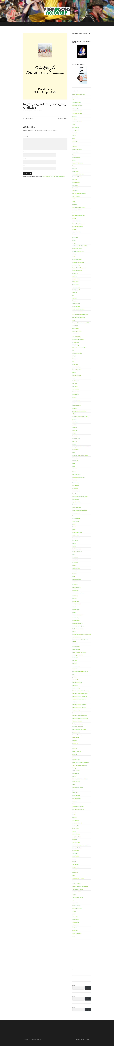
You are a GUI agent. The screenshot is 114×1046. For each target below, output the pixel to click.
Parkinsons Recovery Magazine (79, 715)
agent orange (75, 108)
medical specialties (76, 579)
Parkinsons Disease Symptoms (79, 704)
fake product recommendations (79, 347)
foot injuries (75, 386)
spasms (74, 831)
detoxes (75, 701)
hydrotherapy (75, 482)
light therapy (75, 540)
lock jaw (74, 546)
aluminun (74, 116)
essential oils (75, 334)
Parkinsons (75, 685)
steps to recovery (76, 842)
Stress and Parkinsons (77, 847)
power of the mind (76, 751)
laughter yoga (75, 535)
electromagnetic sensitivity (78, 317)
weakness (74, 927)
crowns (74, 254)
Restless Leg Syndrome (77, 787)
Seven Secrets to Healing (78, 806)
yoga (73, 936)
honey (73, 463)
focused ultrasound (76, 375)
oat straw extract (76, 666)
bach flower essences (77, 149)
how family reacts (76, 474)
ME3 (73, 576)
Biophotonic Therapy (77, 176)
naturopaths (75, 644)
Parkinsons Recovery (77, 712)
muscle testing (75, 617)
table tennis (75, 872)
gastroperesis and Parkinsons (79, 411)
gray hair (74, 424)
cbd (73, 212)
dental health (75, 281)
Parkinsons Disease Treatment (79, 707)
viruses (74, 911)
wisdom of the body (76, 933)
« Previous (28, 118)
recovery (74, 776)
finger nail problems (76, 369)
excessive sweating (76, 336)
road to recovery (76, 795)
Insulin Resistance (76, 507)
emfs (73, 320)
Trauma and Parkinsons (77, 889)
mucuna (74, 612)
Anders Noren (84, 1039)
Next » (62, 118)
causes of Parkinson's (77, 210)
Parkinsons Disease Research (79, 699)
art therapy (75, 141)
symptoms (74, 869)
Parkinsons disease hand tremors (79, 693)
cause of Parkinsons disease (78, 207)
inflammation (75, 499)
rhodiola (74, 790)
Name (24, 152)
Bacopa (74, 154)
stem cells (74, 839)
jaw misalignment (76, 518)
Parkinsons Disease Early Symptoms (80, 690)
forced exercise (75, 391)
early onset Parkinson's (77, 311)
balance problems (76, 157)
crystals (74, 256)
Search (73, 985)
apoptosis (74, 132)
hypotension (75, 488)
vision (73, 914)
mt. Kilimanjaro (75, 609)
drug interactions (76, 303)
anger (73, 124)
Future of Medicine (76, 405)
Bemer (73, 165)
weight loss (75, 930)
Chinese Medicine (76, 221)
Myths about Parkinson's (78, 628)
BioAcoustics (75, 171)
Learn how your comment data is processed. (53, 176)
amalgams (74, 119)
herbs (73, 452)
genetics (74, 419)
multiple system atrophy (77, 615)
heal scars (74, 441)
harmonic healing (76, 438)
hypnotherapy (75, 485)
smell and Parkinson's (77, 823)
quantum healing (76, 770)
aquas (73, 138)
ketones (74, 526)
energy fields (75, 325)
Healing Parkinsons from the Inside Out (81, 446)
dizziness (74, 298)
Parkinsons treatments (77, 723)
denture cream (75, 284)
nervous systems (76, 646)
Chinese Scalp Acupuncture (78, 223)
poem (73, 745)
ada (73, 99)
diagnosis (74, 292)
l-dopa (73, 529)
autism (74, 143)
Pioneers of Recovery (77, 734)
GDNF (73, 413)
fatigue (74, 356)
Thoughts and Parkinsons (78, 878)
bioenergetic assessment (78, 174)
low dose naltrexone (77, 551)
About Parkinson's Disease (78, 94)
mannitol (74, 570)
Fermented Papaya (76, 367)
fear (73, 361)
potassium (74, 748)
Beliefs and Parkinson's (77, 163)
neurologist (75, 657)
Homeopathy (75, 460)
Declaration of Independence (79, 267)
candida (74, 201)
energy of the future (76, 331)
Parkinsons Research (77, 721)
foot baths (74, 383)
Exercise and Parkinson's (78, 339)
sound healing (75, 825)
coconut (74, 234)
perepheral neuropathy (77, 726)
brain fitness (75, 185)
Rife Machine (75, 792)
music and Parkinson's (77, 623)
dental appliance (76, 278)
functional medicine (76, 402)
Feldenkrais (75, 364)
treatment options (76, 891)
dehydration (75, 273)
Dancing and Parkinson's (78, 262)
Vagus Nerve (75, 903)
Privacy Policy (56, 23)
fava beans (74, 358)
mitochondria (75, 601)
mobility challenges (76, 604)
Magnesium (75, 562)
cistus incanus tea (76, 232)
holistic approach (76, 457)
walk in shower (75, 925)
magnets (74, 565)
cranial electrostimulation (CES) (79, 245)
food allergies (75, 380)
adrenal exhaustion (76, 102)
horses (73, 471)
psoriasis (74, 756)
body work (74, 179)
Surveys (74, 861)
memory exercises (76, 587)
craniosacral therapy (77, 248)
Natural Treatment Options (33, 1039)
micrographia (75, 590)
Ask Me (47, 23)
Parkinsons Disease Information (79, 696)
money (74, 606)
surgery (74, 858)
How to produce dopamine (78, 477)
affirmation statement (77, 105)
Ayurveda (74, 146)
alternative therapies (77, 113)
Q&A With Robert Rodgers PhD (79, 765)
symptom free (75, 867)
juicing (73, 524)
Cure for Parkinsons (76, 259)
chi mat (74, 218)
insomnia (74, 504)
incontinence (75, 493)
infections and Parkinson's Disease (80, 496)
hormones (74, 469)
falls (73, 350)
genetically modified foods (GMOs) (80, 416)
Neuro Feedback (76, 649)
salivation (74, 801)
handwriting (75, 435)
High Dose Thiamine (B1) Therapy (80, 455)
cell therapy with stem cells (78, 215)
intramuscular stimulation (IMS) (79, 510)
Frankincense (75, 394)
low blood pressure (76, 548)
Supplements (75, 853)
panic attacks (75, 679)
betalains (74, 168)
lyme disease (75, 557)
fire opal (74, 372)
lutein (73, 554)
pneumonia (75, 743)
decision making (76, 265)
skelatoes (74, 817)
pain (73, 674)
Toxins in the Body (76, 883)
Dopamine (74, 300)
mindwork (74, 598)
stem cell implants (76, 836)
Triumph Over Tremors (77, 897)
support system (75, 856)
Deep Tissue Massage (77, 270)
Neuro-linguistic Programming (79, 652)
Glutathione (75, 422)
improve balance (76, 491)
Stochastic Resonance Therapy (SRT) (80, 845)
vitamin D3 (74, 916)
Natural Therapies (76, 637)
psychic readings (76, 759)
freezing (74, 397)
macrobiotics (75, 559)
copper (74, 240)
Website (25, 165)
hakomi (74, 433)
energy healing (75, 328)
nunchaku (74, 660)
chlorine (74, 229)
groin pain (74, 427)
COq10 (74, 243)
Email (24, 159)
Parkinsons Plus (76, 710)
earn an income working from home (80, 314)
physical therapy (76, 732)
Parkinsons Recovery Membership (80, 718)
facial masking (75, 345)
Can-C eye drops (76, 196)
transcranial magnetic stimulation (80, 886)
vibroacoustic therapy (77, 908)
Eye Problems (75, 342)
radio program (75, 773)
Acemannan (75, 97)
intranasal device (76, 513)
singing (74, 814)
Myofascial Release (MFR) (78, 626)
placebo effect (75, 737)
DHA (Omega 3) (76, 289)
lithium (74, 543)
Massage (74, 573)
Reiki (73, 784)
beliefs (73, 160)
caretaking (74, 204)
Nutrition (74, 663)
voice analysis (75, 919)
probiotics (74, 754)
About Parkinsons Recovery (35, 23)
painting (74, 677)
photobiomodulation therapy (79, 729)
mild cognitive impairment (78, 593)
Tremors (74, 894)
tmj (73, 880)
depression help (76, 287)
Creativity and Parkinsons (78, 251)
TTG (73, 900)
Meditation (75, 584)
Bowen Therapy (76, 182)
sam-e (73, 803)
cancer (73, 198)
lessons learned (75, 537)
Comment (25, 136)
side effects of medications (78, 809)
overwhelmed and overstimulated (80, 671)
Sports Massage (76, 834)
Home (24, 23)
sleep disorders (75, 820)
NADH (74, 631)
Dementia (74, 276)
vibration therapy (76, 905)
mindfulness (75, 595)
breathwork (75, 187)
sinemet (74, 812)
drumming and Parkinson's (78, 309)
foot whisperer (75, 389)
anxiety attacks (75, 130)
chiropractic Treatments (77, 226)
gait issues (74, 408)
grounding (74, 430)
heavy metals (75, 449)
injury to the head (76, 502)
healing (74, 444)
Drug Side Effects (76, 306)
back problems (75, 152)
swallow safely (75, 864)
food (73, 378)
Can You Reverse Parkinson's (79, 193)
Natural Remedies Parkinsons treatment (81, 634)
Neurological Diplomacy (77, 655)
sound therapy (75, 828)
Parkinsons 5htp (76, 688)
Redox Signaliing (76, 781)
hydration (74, 480)
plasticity (74, 740)
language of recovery (77, 532)
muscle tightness (76, 620)
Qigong (74, 768)
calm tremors (75, 190)
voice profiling (75, 922)
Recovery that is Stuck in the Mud (80, 779)
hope (73, 466)
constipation (75, 237)
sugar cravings (75, 850)
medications (75, 581)
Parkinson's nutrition (77, 682)
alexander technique (77, 110)
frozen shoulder (76, 400)
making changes (76, 568)
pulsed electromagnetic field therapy (80, 762)
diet (73, 295)
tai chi (73, 875)
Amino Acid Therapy (77, 121)
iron (73, 515)
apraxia (74, 135)
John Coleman (75, 521)
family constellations (77, 353)
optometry (74, 668)
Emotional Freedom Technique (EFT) (80, 322)
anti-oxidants (75, 127)
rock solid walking (76, 798)
